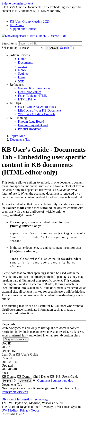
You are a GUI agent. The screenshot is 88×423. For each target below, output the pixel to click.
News (22, 70)
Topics (22, 66)
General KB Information (34, 88)
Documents (25, 62)
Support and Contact (23, 29)
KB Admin (17, 25)
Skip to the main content (17, 3)
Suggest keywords (16, 339)
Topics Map (17, 136)
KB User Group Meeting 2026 (30, 21)
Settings (23, 73)
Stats (21, 81)
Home (22, 58)
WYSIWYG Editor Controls (36, 114)
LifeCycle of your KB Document (39, 110)
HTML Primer (27, 99)
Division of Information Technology (25, 399)
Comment (43, 380)
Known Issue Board (31, 121)
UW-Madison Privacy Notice (20, 410)
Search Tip (67, 47)
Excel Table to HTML (32, 95)
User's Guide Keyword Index (37, 106)
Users (21, 77)
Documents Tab (20, 139)
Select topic (9, 47)
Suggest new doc (62, 380)
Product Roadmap (29, 129)
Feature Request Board (33, 125)
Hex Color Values (29, 92)
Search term (9, 43)
